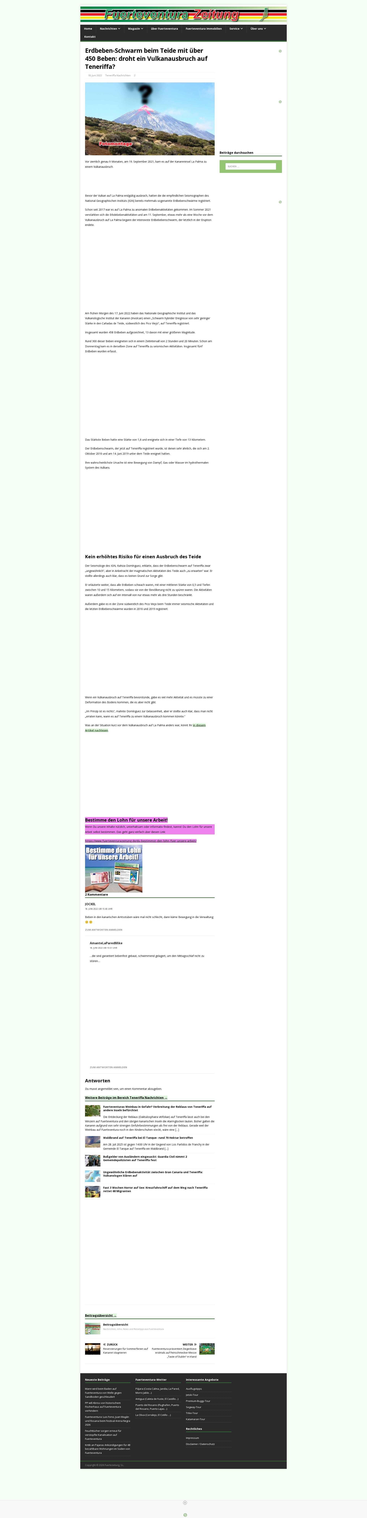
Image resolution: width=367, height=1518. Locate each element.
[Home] (92, 1332)
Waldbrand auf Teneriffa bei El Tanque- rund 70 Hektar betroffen (148, 1138)
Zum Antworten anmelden (103, 929)
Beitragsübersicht (99, 1315)
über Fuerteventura (164, 28)
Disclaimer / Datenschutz (200, 1444)
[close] (185, 1503)
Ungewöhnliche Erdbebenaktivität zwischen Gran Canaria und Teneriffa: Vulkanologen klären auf (153, 1173)
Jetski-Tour (192, 1395)
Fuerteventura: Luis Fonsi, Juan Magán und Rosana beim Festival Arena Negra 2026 (107, 1421)
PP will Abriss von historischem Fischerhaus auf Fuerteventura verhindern (103, 1407)
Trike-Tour (192, 1413)
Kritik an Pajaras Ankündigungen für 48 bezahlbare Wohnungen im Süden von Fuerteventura (107, 1449)
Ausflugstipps (194, 1388)
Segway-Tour (193, 1407)
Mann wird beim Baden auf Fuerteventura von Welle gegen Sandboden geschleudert (103, 1392)
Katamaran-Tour (195, 1419)
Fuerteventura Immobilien (204, 28)
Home (88, 28)
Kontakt (90, 36)
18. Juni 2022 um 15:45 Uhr (98, 909)
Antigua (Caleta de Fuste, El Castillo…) (157, 1399)
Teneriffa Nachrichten (118, 75)
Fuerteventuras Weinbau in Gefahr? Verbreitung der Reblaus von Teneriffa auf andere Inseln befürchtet (157, 1108)
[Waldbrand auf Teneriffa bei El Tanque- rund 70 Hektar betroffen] (92, 1145)
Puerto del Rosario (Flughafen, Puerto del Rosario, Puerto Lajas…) (157, 1407)
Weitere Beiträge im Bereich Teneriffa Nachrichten (124, 1098)
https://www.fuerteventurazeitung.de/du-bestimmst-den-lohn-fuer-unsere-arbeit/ (140, 841)
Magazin (134, 28)
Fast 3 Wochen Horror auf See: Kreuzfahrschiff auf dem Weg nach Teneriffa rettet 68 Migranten (155, 1189)
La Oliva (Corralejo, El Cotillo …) (153, 1415)
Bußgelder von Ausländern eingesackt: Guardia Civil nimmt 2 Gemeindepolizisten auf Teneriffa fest (145, 1158)
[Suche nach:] (251, 166)
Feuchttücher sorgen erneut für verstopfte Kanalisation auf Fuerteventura (103, 1435)
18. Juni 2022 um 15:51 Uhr (103, 948)
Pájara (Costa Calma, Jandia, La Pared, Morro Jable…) (157, 1390)
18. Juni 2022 (95, 75)
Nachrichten (108, 28)
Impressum (192, 1438)
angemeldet (105, 1089)
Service (235, 28)
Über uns (257, 28)
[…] (177, 1129)
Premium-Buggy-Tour (198, 1401)
